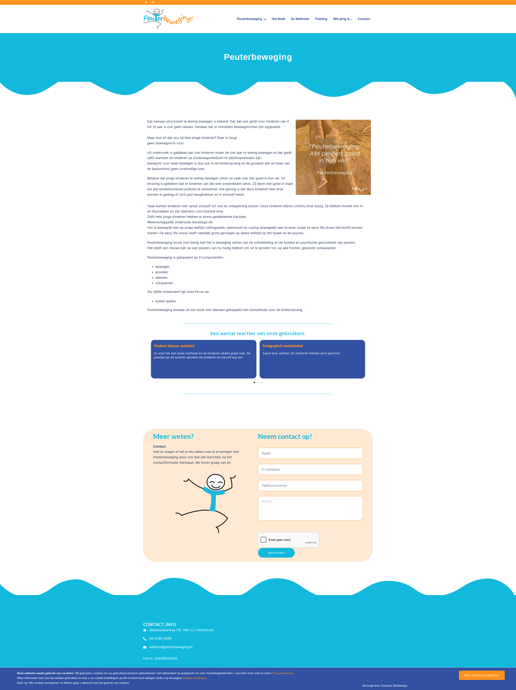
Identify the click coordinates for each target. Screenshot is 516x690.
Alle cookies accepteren (481, 675)
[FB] (146, 2)
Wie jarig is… (342, 19)
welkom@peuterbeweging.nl (170, 647)
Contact (364, 19)
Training (321, 19)
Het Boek (278, 19)
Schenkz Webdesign (394, 685)
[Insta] (153, 2)
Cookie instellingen (195, 678)
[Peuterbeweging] (168, 19)
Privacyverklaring (282, 673)
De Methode (300, 19)
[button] (149, 359)
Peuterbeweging (249, 18)
